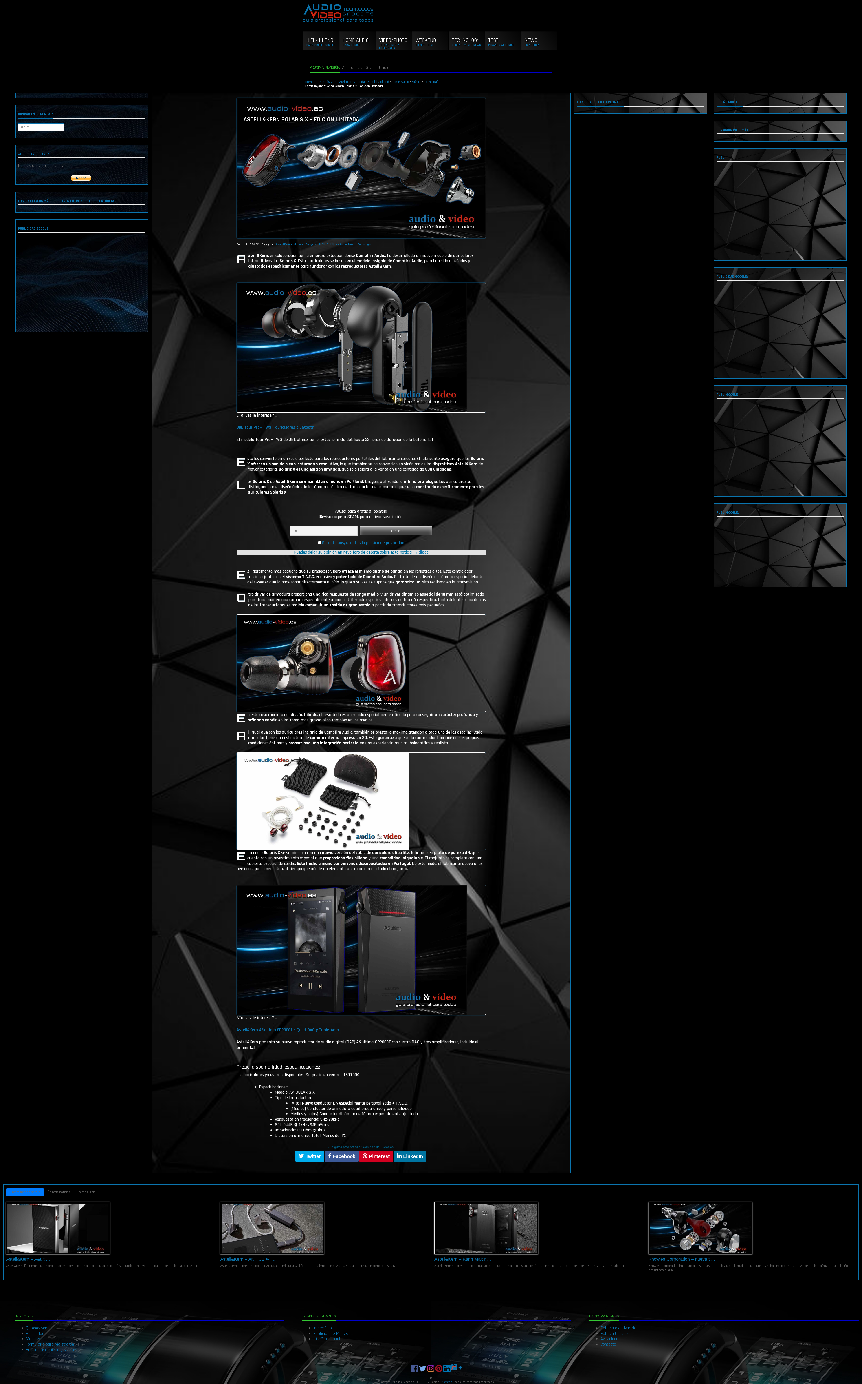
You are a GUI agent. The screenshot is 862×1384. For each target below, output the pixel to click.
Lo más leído (86, 1192)
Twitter (312, 1156)
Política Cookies (614, 1333)
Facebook (343, 1156)
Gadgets (364, 82)
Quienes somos (39, 1328)
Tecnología (431, 82)
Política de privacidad (619, 1328)
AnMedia (447, 1382)
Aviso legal (610, 1339)
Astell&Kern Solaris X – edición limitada (301, 119)
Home (309, 82)
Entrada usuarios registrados (51, 1350)
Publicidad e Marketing (333, 1333)
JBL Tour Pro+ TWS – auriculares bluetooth (275, 427)
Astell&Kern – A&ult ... (28, 1259)
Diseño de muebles (329, 1339)
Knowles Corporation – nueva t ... (682, 1259)
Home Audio (400, 82)
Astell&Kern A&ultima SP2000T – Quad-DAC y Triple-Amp (288, 1030)
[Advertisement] (81, 283)
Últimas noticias (59, 1192)
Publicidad (35, 1333)
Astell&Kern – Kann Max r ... (462, 1259)
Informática (323, 1328)
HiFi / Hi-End (380, 82)
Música (416, 82)
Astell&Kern (328, 82)
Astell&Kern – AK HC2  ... (247, 1259)
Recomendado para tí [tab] (25, 1192)
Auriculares (347, 82)
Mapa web (35, 1339)
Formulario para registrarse (50, 1344)
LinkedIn (412, 1156)
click (422, 552)
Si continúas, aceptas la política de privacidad (363, 543)
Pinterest (378, 1156)
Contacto (608, 1344)
